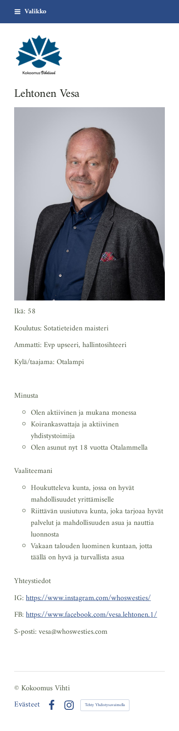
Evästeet (27, 705)
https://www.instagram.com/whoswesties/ (88, 598)
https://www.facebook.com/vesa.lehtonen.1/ (91, 614)
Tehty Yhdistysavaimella (105, 705)
